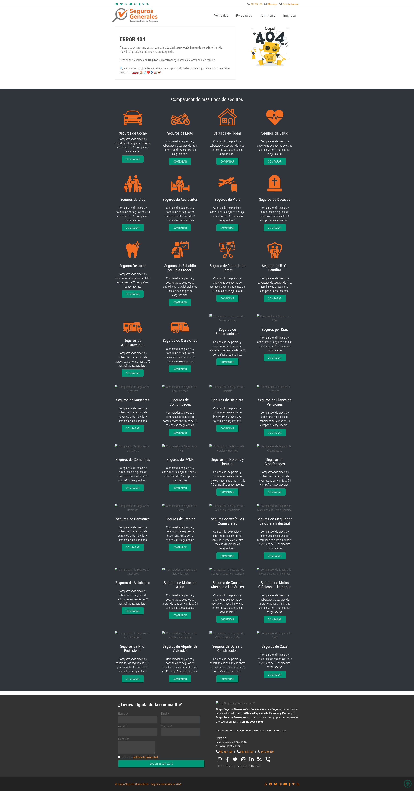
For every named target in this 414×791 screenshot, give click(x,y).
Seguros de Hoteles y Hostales (227, 461)
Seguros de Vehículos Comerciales (227, 521)
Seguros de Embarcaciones (227, 331)
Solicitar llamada (290, 4)
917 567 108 (256, 4)
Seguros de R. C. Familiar (274, 268)
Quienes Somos (225, 766)
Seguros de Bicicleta (227, 400)
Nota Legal (242, 766)
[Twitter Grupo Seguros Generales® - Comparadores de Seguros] (121, 4)
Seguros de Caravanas (180, 340)
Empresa (289, 15)
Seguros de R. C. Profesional (133, 648)
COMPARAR (133, 159)
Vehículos (221, 15)
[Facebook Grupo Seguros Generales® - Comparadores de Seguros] (117, 4)
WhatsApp (272, 4)
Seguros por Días (274, 329)
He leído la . (140, 757)
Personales (244, 15)
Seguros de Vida (132, 199)
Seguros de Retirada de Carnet (227, 268)
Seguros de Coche (133, 133)
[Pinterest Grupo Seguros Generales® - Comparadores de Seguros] (143, 4)
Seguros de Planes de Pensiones (274, 402)
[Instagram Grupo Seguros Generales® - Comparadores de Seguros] (135, 4)
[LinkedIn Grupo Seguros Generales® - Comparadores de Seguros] (251, 760)
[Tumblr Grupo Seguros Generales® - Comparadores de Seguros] (139, 4)
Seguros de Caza (275, 646)
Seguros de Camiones (133, 519)
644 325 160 (246, 751)
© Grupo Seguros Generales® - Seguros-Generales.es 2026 (148, 784)
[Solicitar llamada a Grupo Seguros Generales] (268, 760)
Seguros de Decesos (274, 199)
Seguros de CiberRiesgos (275, 461)
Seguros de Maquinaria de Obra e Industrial (275, 521)
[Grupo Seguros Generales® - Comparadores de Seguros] (173, 20)
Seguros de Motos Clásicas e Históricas (274, 584)
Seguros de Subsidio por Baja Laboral (180, 268)
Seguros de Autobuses (132, 582)
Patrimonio (268, 15)
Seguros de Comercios (132, 459)
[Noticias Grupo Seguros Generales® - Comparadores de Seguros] (148, 4)
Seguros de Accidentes (180, 199)
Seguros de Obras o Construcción (227, 648)
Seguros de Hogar (227, 133)
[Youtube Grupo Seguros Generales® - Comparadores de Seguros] (130, 4)
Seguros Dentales (132, 266)
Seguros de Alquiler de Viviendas (180, 648)
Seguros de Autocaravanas (132, 342)
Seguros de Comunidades (180, 402)
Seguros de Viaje (227, 199)
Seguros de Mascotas (132, 400)
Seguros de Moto (180, 133)
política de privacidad (145, 757)
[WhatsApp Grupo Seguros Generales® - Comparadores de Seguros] (126, 4)
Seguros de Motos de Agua (180, 584)
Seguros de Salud (274, 133)
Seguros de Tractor (180, 519)
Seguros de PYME (180, 459)
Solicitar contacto (161, 763)
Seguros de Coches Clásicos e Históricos (227, 584)
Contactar (255, 766)
